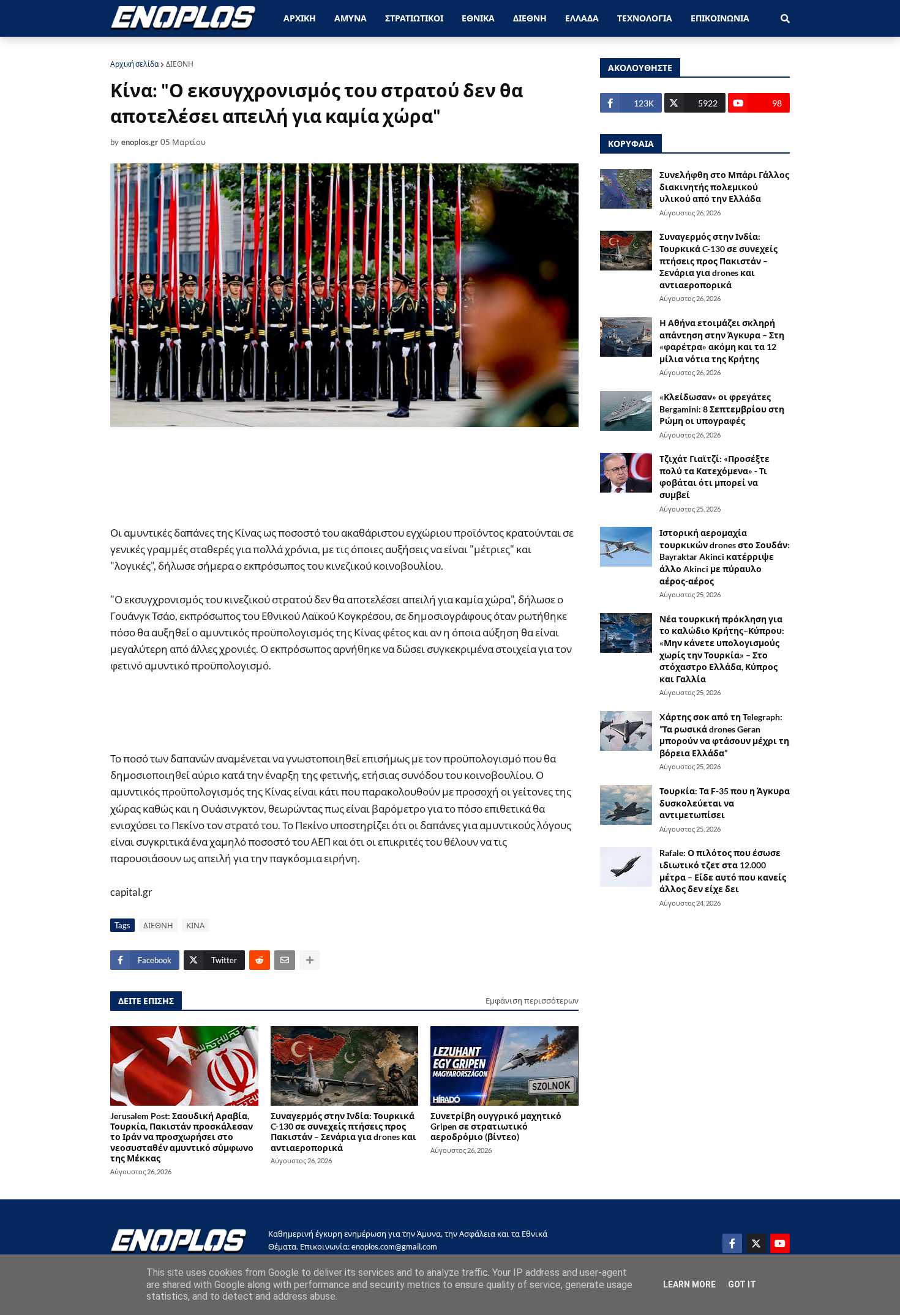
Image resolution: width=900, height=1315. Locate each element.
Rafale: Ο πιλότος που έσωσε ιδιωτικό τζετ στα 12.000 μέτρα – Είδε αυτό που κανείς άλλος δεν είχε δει (722, 870)
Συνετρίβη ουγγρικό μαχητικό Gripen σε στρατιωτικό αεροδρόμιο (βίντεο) (495, 1126)
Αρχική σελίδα (134, 64)
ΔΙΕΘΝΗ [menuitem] (530, 18)
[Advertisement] (330, 475)
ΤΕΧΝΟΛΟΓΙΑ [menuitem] (644, 18)
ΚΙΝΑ (195, 925)
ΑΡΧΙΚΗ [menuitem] (299, 18)
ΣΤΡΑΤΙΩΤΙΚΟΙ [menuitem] (414, 18)
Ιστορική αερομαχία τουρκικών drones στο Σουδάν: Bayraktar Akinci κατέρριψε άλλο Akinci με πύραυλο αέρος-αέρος (724, 556)
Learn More (689, 1284)
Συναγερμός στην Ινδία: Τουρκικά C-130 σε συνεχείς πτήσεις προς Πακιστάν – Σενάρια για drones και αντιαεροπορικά (343, 1132)
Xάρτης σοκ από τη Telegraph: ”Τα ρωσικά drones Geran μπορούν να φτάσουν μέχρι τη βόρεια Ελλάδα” (724, 735)
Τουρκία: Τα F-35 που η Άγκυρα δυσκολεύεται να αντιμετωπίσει (724, 803)
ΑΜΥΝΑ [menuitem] (350, 18)
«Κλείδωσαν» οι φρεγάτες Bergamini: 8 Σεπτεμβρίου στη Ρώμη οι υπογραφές (721, 409)
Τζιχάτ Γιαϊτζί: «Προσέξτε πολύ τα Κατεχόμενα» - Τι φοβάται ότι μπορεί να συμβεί (714, 476)
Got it (742, 1284)
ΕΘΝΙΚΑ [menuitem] (478, 18)
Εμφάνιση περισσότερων (532, 1000)
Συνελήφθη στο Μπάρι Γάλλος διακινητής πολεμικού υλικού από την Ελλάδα (724, 186)
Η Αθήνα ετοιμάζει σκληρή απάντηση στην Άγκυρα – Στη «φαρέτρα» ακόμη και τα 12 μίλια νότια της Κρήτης (721, 341)
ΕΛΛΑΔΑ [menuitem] (582, 18)
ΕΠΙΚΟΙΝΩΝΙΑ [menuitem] (720, 18)
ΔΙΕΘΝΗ (179, 64)
